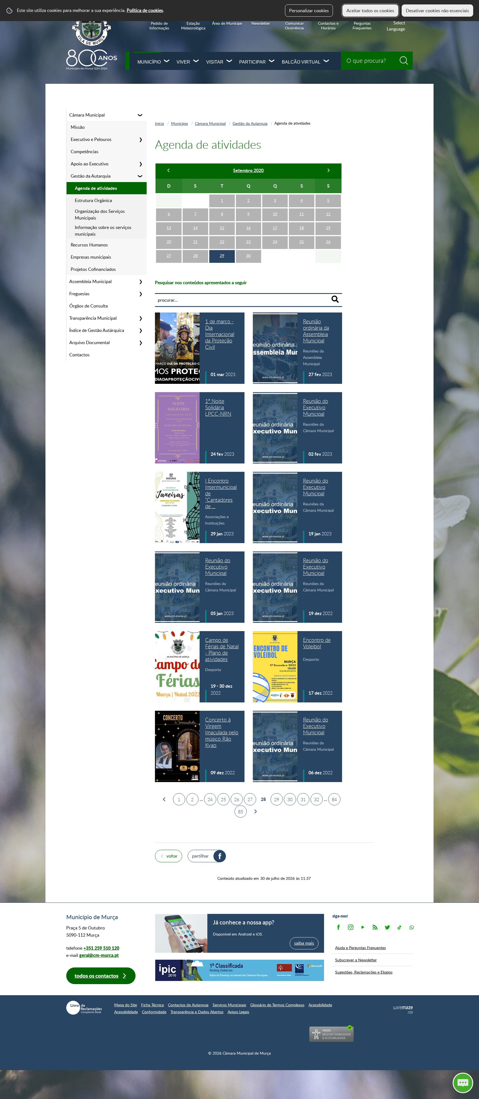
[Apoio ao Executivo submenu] (140, 164)
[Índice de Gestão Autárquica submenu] (140, 330)
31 (303, 799)
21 (195, 241)
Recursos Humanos (89, 245)
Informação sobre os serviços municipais (103, 230)
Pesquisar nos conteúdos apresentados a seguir (201, 282)
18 (301, 227)
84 (334, 799)
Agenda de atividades (96, 188)
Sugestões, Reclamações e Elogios (364, 972)
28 (195, 255)
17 (275, 227)
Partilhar (200, 856)
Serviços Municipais (229, 1004)
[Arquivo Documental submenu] (140, 342)
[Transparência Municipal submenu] (140, 318)
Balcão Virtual (301, 62)
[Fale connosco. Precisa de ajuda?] (414, 1083)
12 (328, 213)
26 (328, 241)
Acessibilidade (320, 1004)
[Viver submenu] (196, 61)
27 (169, 255)
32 (316, 799)
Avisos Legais (238, 1011)
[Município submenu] (167, 61)
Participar (252, 62)
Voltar (172, 856)
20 (169, 241)
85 (240, 812)
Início (159, 123)
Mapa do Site (125, 1004)
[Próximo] (328, 171)
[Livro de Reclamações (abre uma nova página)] (84, 1008)
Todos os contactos (96, 975)
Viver (183, 62)
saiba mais (304, 943)
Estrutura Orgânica (93, 200)
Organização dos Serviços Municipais (100, 214)
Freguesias (79, 294)
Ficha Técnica (152, 1004)
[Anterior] (168, 171)
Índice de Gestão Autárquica (96, 330)
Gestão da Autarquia (91, 176)
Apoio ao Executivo (89, 164)
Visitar (214, 62)
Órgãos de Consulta (88, 306)
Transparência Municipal (93, 318)
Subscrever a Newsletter (356, 959)
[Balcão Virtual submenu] (326, 61)
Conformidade (154, 1011)
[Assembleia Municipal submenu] (140, 281)
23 (248, 241)
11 (301, 213)
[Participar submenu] (272, 61)
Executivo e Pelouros (91, 139)
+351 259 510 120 (101, 948)
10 (275, 213)
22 (222, 241)
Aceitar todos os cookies (370, 10)
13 (169, 227)
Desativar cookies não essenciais (437, 10)
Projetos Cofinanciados (93, 269)
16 (248, 227)
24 (275, 241)
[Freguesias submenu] (140, 294)
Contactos (79, 355)
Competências (84, 151)
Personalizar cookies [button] (309, 10)
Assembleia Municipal (90, 281)
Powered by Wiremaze (403, 1010)
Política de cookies (145, 10)
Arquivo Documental (89, 342)
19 (328, 227)
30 (248, 255)
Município (148, 62)
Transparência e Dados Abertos (196, 1011)
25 (301, 241)
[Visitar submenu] (229, 61)
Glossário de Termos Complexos (277, 1004)
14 (195, 227)
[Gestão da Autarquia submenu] (140, 176)
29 (222, 255)
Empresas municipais (91, 257)
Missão (78, 127)
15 (222, 227)
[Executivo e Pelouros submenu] (140, 139)
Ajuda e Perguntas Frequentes (360, 947)
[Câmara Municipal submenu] (140, 115)
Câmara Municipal (87, 115)
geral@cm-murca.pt (99, 955)
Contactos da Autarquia (188, 1004)
